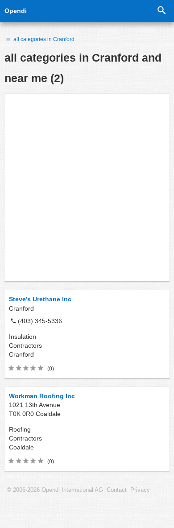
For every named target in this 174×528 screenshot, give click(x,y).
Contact (117, 490)
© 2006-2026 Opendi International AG (55, 490)
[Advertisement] (87, 187)
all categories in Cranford (43, 39)
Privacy (140, 490)
